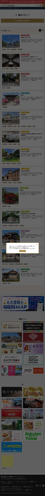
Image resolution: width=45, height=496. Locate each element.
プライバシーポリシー (17, 247)
